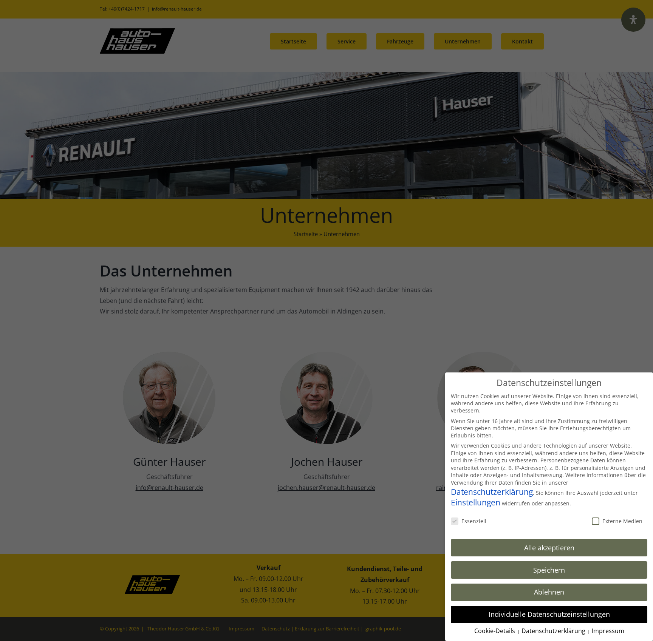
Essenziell (473, 521)
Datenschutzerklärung (492, 492)
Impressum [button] (608, 631)
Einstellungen (475, 502)
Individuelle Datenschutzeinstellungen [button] (549, 614)
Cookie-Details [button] (495, 631)
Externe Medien (622, 521)
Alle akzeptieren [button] (549, 547)
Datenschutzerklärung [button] (554, 631)
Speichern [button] (549, 570)
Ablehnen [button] (549, 591)
